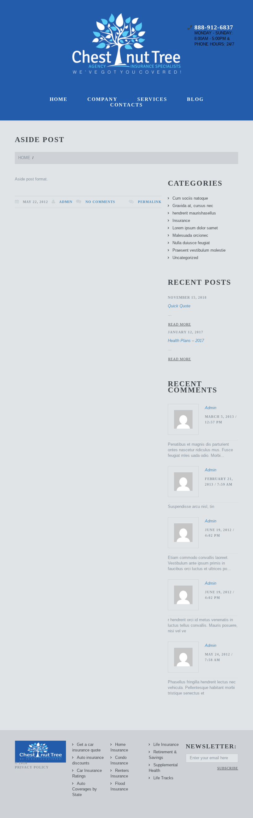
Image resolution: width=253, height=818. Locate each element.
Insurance (181, 220)
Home (59, 99)
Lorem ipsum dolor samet (195, 228)
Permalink (150, 202)
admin (66, 202)
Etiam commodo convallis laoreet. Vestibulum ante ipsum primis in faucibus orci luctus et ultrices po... (199, 563)
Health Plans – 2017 (186, 340)
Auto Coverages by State (84, 789)
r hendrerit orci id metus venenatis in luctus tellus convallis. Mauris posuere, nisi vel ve (203, 625)
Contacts (126, 104)
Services (152, 99)
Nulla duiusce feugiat (191, 242)
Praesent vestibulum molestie (199, 250)
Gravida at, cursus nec (192, 205)
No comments (100, 202)
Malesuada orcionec (190, 235)
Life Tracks (163, 778)
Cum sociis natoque (190, 198)
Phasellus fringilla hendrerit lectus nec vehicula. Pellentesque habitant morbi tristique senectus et (202, 687)
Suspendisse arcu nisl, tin (191, 506)
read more (179, 324)
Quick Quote (179, 306)
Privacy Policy (32, 767)
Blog (195, 99)
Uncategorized (185, 257)
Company (102, 99)
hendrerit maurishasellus (194, 213)
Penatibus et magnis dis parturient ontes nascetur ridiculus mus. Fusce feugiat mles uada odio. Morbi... (200, 450)
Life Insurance (166, 744)
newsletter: (211, 746)
